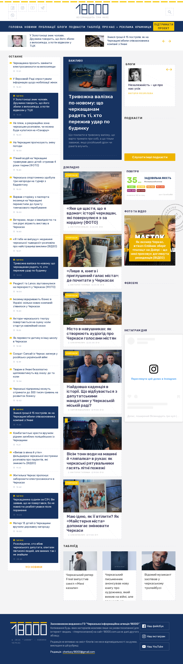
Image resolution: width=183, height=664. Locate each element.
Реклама (126, 27)
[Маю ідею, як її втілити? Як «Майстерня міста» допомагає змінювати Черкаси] (92, 509)
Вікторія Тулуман (80, 285)
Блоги (62, 27)
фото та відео (135, 211)
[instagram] (23, 8)
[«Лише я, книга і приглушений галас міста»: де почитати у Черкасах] (92, 261)
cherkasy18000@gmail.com (79, 651)
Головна (16, 27)
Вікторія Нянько (79, 227)
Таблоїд (93, 27)
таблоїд (70, 546)
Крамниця (143, 27)
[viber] (13, 15)
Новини (30, 27)
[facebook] (13, 8)
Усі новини (34, 567)
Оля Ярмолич (77, 343)
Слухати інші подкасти (149, 157)
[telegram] (43, 8)
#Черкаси (71, 175)
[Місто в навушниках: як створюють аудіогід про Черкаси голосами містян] (92, 319)
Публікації (47, 27)
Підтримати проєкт (163, 26)
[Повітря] (150, 188)
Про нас (108, 27)
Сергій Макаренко (80, 410)
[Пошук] (169, 11)
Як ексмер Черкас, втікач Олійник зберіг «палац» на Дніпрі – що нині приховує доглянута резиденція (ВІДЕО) (150, 249)
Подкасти (77, 27)
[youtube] (33, 8)
